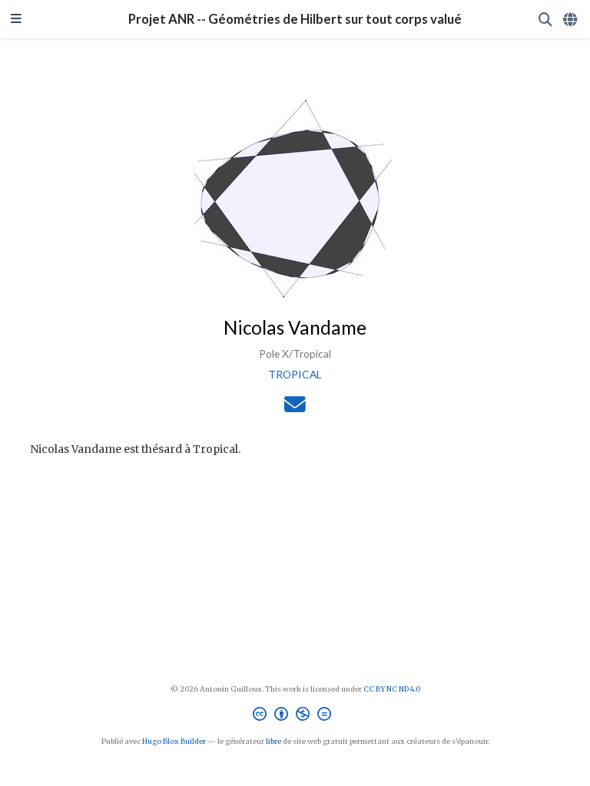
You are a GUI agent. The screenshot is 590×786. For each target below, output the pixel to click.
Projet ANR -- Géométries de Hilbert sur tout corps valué (295, 19)
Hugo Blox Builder (174, 741)
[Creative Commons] (295, 716)
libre (273, 741)
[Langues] (571, 19)
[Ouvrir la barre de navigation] (16, 19)
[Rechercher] (545, 19)
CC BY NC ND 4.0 (391, 689)
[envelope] (295, 408)
